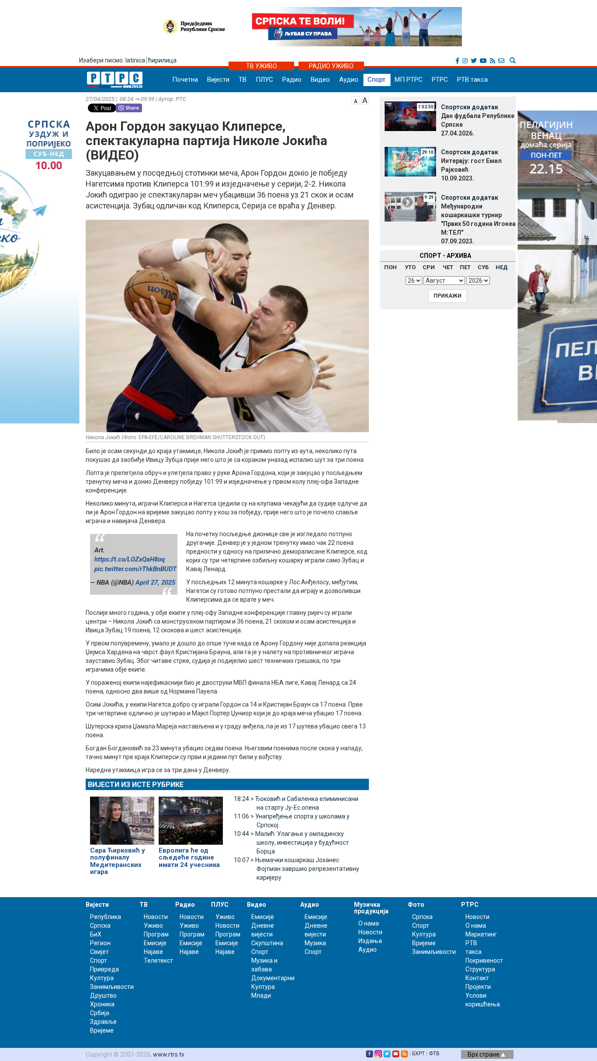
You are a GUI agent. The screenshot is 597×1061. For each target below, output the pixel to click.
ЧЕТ (448, 267)
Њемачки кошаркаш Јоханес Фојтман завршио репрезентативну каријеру (296, 868)
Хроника (102, 1004)
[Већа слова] (365, 99)
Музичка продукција (371, 908)
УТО (410, 267)
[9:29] (410, 206)
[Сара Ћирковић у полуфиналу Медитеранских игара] (122, 816)
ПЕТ (465, 267)
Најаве (153, 951)
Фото (416, 904)
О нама (368, 923)
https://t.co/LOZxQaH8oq (129, 559)
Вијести (218, 79)
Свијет (99, 951)
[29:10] (410, 160)
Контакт (477, 977)
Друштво (103, 995)
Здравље (103, 1021)
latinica (135, 60)
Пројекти (478, 986)
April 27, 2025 (155, 582)
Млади (261, 995)
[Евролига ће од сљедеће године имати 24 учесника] (191, 816)
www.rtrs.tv (168, 1054)
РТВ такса (472, 79)
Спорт (376, 79)
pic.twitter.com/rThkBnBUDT (135, 569)
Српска (422, 916)
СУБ (483, 267)
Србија (99, 1012)
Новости (156, 916)
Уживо (153, 925)
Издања (370, 940)
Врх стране (484, 1054)
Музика (315, 943)
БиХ (95, 934)
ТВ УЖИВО (261, 65)
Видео (320, 79)
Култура (102, 977)
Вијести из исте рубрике (136, 784)
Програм (156, 934)
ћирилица (162, 60)
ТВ (242, 79)
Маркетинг (481, 934)
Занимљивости (112, 986)
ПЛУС (264, 79)
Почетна (185, 79)
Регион (100, 943)
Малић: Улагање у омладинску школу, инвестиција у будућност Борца (291, 842)
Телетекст (158, 960)
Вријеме (102, 1030)
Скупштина (267, 943)
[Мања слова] (356, 99)
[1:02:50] (410, 115)
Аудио (348, 79)
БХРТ (418, 1054)
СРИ (429, 267)
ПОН (390, 267)
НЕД (502, 267)
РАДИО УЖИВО (331, 65)
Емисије (155, 943)
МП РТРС (409, 79)
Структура (480, 969)
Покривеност (484, 960)
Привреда (104, 969)
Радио (292, 79)
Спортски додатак (469, 107)
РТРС (440, 79)
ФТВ (434, 1054)
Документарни (273, 977)
